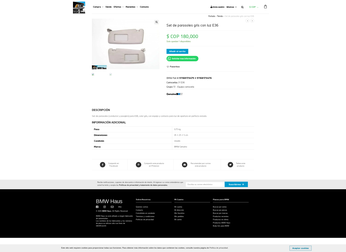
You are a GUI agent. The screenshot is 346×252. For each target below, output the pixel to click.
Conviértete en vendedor (145, 213)
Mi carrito (178, 220)
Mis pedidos (179, 216)
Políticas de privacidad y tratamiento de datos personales (143, 185)
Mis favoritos (179, 213)
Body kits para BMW (221, 226)
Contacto (144, 6)
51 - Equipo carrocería (183, 86)
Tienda (220, 16)
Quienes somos (142, 207)
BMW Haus (109, 201)
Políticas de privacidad (145, 220)
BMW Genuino (180, 146)
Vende (108, 6)
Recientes (130, 6)
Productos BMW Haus (221, 223)
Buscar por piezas (220, 210)
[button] (173, 67)
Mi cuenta (178, 207)
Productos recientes (221, 216)
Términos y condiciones (145, 216)
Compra (97, 6)
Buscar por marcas (220, 213)
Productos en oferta (220, 220)
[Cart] (265, 4)
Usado (177, 140)
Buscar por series (220, 207)
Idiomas (230, 7)
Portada (211, 16)
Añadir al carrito (177, 51)
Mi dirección (179, 210)
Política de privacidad (218, 248)
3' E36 (181, 82)
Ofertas (117, 6)
